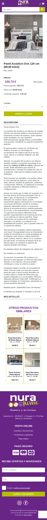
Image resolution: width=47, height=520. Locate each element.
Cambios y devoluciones (23, 431)
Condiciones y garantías (23, 435)
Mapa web (33, 512)
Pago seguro (23, 439)
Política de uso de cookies (20, 512)
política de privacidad (22, 488)
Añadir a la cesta (23, 114)
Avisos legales (15, 510)
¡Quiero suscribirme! (23, 494)
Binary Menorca (28, 515)
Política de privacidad (28, 510)
